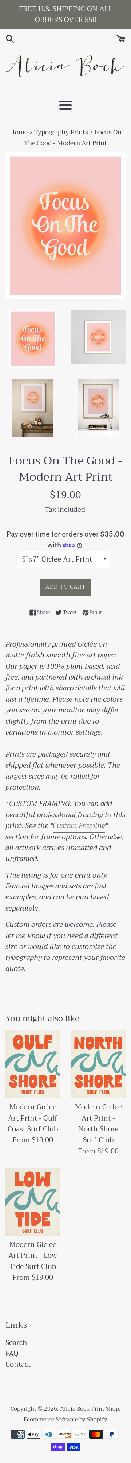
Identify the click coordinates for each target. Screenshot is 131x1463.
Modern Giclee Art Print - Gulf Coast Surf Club (33, 1118)
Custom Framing (79, 826)
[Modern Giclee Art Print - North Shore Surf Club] (98, 1064)
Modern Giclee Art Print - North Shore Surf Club (98, 1123)
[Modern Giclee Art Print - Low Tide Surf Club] (32, 1202)
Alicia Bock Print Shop (89, 1408)
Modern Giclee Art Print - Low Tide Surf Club (32, 1256)
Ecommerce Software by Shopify (65, 1419)
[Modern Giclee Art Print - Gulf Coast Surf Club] (32, 1064)
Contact (18, 1364)
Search (16, 1343)
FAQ (12, 1353)
